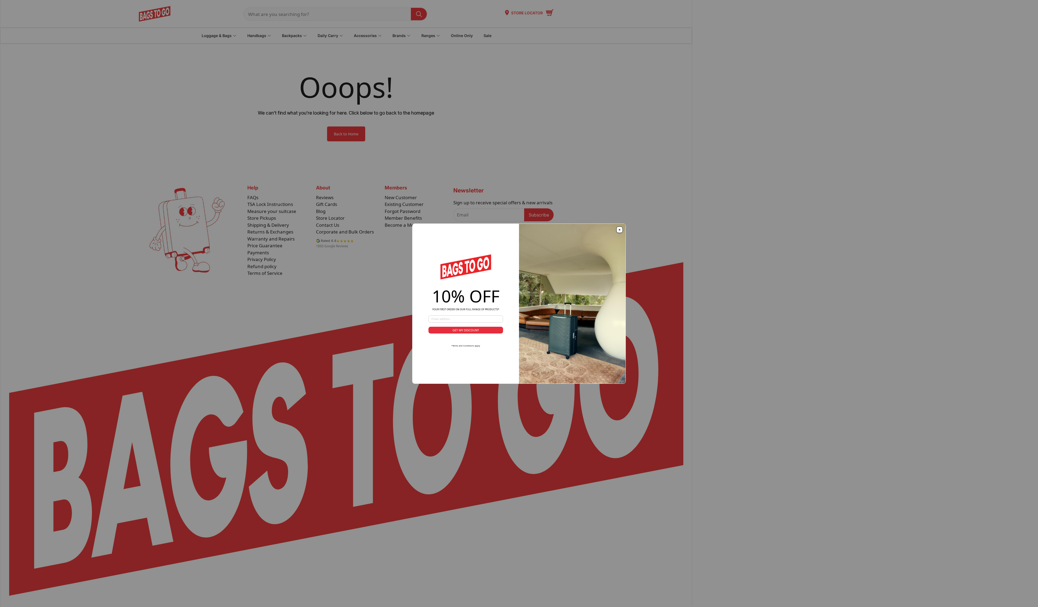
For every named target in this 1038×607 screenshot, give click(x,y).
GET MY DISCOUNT (466, 330)
